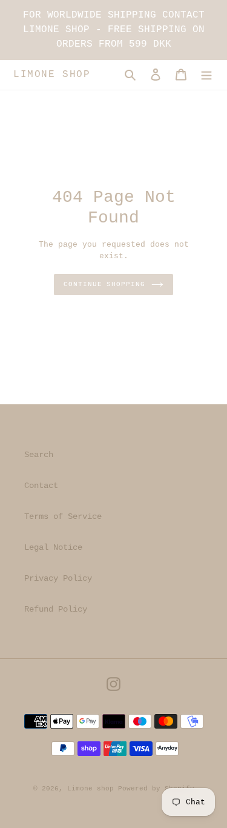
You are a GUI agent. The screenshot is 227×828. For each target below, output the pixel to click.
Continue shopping (104, 284)
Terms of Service (63, 516)
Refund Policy (55, 609)
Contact (41, 485)
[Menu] (206, 74)
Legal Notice (53, 547)
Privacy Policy (58, 578)
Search (38, 454)
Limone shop (52, 74)
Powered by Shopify (156, 788)
